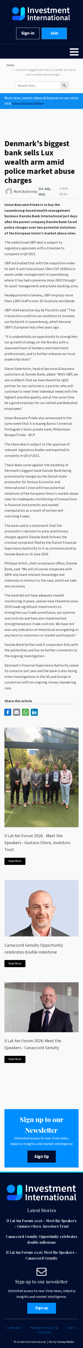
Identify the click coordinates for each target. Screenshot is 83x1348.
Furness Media (65, 1342)
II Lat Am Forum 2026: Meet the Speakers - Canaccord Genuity (32, 1044)
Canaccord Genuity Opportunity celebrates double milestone (33, 948)
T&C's (71, 1328)
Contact (14, 1328)
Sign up (41, 1308)
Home (10, 65)
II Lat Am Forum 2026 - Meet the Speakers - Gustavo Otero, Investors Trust (37, 843)
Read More (15, 861)
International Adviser (28, 103)
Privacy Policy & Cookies (44, 1330)
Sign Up (41, 1156)
